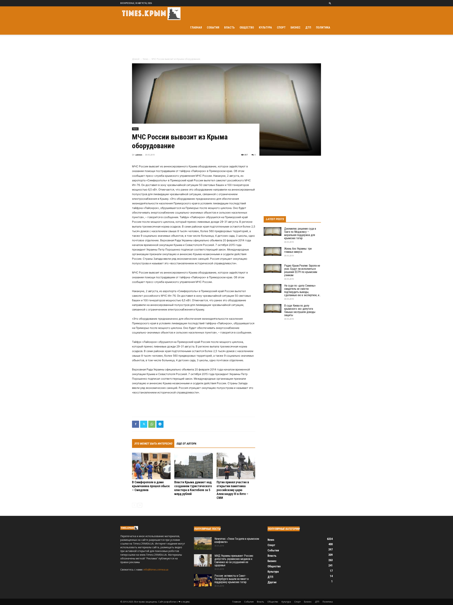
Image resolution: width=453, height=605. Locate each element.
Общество (247, 27)
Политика (323, 27)
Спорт (281, 27)
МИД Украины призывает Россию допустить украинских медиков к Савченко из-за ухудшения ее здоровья (233, 560)
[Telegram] (160, 424)
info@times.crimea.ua (156, 569)
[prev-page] (134, 505)
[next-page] (140, 505)
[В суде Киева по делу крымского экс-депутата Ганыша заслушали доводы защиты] (272, 308)
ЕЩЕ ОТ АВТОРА (186, 443)
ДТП (308, 27)
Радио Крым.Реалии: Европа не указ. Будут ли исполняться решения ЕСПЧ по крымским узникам (302, 270)
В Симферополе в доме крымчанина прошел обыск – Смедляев (151, 486)
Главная (196, 27)
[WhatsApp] (151, 424)
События (213, 27)
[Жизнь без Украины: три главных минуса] (272, 251)
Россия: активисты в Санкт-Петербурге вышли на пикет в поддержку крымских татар (231, 579)
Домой (135, 58)
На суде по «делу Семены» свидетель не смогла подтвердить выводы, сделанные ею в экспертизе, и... (302, 290)
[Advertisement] (226, 47)
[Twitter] (143, 424)
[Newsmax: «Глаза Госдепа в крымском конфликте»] (203, 543)
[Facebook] (135, 424)
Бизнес (295, 27)
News (145, 58)
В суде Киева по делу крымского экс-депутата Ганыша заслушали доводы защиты (299, 310)
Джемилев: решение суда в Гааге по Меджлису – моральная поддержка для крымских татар (300, 233)
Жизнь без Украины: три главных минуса (298, 250)
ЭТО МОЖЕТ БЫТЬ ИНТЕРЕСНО (153, 443)
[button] (330, 3)
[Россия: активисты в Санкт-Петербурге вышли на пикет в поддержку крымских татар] (203, 580)
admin (138, 154)
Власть (229, 27)
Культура (265, 27)
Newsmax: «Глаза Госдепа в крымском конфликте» (236, 540)
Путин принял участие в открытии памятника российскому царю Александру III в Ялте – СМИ (233, 490)
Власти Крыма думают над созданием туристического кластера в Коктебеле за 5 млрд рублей (193, 488)
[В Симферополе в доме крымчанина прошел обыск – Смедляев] (151, 466)
